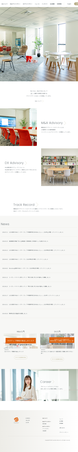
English (69, 4)
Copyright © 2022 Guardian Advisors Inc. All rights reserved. (57, 440)
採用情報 (59, 4)
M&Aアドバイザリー (15, 4)
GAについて (5, 4)
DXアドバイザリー (27, 4)
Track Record (24, 205)
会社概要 (52, 4)
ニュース (37, 4)
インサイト (28, 418)
